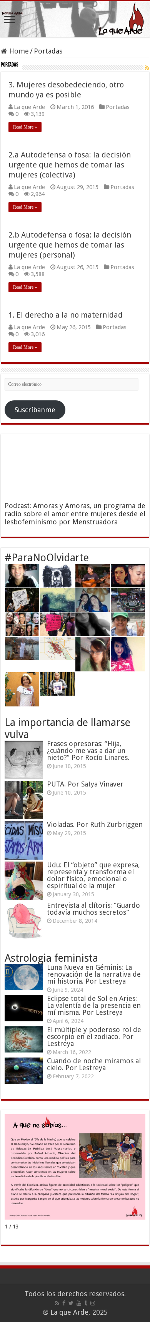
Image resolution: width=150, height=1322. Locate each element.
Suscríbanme (35, 410)
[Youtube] (79, 1303)
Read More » (25, 127)
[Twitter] (71, 1303)
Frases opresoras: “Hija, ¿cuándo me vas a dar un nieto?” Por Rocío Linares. (88, 750)
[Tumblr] (85, 1303)
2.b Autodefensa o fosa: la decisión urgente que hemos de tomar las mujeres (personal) (69, 244)
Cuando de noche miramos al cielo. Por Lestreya (94, 1064)
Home (18, 51)
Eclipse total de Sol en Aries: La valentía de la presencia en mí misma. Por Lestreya (94, 1005)
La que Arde (29, 107)
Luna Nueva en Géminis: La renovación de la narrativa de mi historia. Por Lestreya (94, 974)
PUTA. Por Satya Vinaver (85, 784)
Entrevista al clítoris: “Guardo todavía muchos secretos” (93, 908)
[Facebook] (64, 1303)
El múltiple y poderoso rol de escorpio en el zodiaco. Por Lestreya (94, 1037)
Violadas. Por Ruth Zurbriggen (95, 824)
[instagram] (93, 1303)
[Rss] (57, 1303)
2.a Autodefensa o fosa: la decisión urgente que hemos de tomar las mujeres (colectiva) (69, 164)
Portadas (118, 107)
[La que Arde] (75, 19)
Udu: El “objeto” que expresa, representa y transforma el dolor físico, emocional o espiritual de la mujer (93, 875)
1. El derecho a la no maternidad (65, 315)
